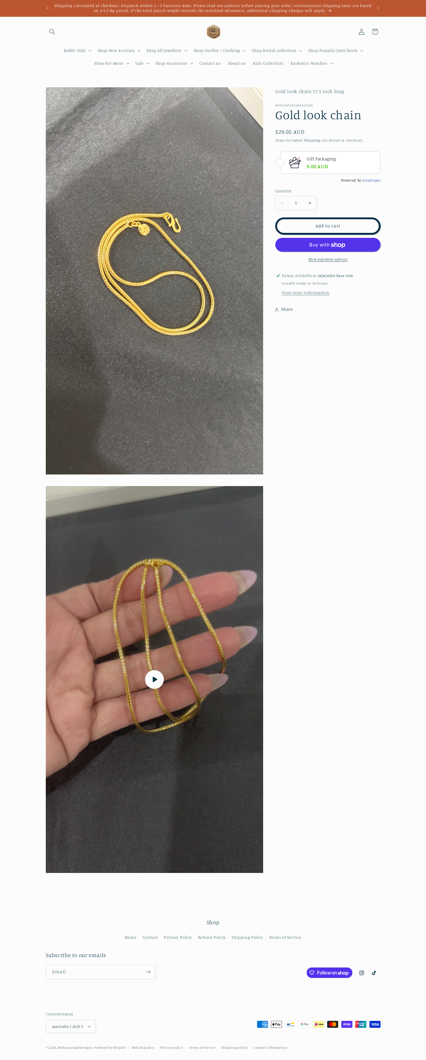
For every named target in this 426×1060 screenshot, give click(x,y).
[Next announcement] (378, 8)
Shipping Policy (247, 937)
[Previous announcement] (47, 8)
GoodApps (371, 180)
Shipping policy (234, 1047)
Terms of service (202, 1047)
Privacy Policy (178, 937)
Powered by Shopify (109, 1047)
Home (131, 937)
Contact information (270, 1047)
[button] (52, 31)
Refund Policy (212, 937)
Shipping (312, 140)
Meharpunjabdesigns (75, 1047)
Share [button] (287, 309)
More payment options (328, 259)
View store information (305, 292)
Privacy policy (171, 1047)
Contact (150, 937)
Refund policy (143, 1047)
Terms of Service (285, 937)
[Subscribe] (148, 972)
